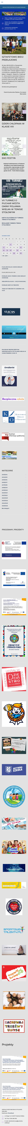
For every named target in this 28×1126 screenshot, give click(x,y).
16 (20, 247)
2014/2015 (4, 477)
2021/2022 (5, 495)
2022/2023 (5, 498)
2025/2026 (5, 505)
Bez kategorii (5, 508)
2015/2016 (4, 479)
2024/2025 (5, 503)
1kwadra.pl (11, 1113)
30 (20, 253)
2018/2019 (4, 487)
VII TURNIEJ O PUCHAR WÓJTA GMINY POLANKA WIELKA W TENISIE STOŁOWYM (12, 206)
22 (17, 250)
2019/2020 (5, 490)
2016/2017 (4, 482)
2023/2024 (5, 500)
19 (7, 250)
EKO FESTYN (9, 158)
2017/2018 (4, 485)
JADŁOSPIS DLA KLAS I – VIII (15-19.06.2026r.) (14, 281)
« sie (3, 255)
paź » (6, 255)
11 (3, 247)
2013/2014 (4, 474)
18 (3, 250)
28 (14, 253)
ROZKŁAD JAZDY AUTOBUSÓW (10, 285)
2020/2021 (5, 492)
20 (10, 250)
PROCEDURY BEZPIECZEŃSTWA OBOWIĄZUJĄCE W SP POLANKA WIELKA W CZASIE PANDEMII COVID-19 (14, 351)
